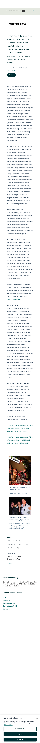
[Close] (37, 718)
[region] (20, 729)
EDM (9, 541)
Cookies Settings (20, 728)
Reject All (20, 734)
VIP (17, 548)
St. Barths (26, 544)
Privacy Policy (8, 725)
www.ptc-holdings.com (14, 299)
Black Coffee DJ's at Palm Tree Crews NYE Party (19, 488)
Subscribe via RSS (9, 603)
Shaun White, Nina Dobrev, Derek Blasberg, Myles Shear (19, 519)
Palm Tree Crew (12, 70)
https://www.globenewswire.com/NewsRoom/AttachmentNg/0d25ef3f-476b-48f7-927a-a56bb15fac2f (20, 428)
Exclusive (10, 548)
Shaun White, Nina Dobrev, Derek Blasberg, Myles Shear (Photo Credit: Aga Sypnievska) (19, 526)
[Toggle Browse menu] (33, 10)
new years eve (11, 544)
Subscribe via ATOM (10, 606)
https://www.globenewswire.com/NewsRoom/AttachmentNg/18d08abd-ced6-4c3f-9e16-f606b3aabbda (20, 440)
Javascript (6, 609)
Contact (9, 563)
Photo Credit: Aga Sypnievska (18, 493)
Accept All (20, 739)
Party (20, 544)
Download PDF (8, 600)
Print (4, 597)
